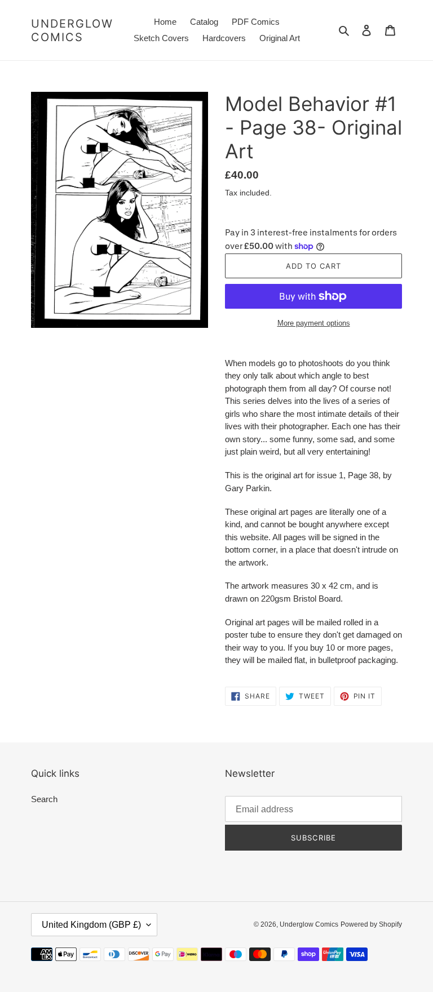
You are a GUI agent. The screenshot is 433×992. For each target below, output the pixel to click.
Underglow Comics (72, 30)
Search (44, 799)
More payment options (313, 323)
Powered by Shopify (371, 924)
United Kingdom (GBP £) (91, 924)
